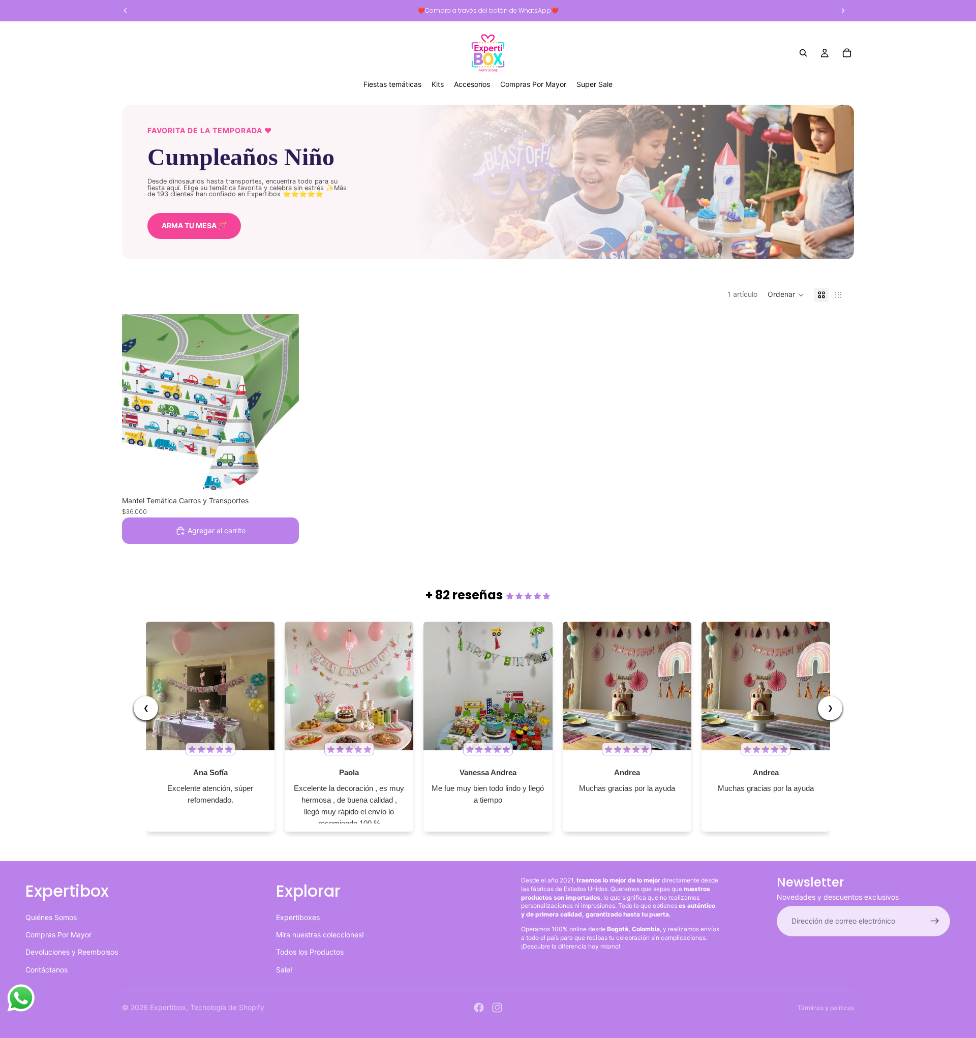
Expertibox (168, 1007)
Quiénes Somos (51, 916)
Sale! (284, 969)
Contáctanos (46, 969)
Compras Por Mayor (58, 934)
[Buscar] (803, 53)
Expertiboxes (298, 916)
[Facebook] (479, 1007)
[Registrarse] (935, 921)
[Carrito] (847, 53)
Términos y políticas (826, 1008)
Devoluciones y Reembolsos (71, 952)
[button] (786, 295)
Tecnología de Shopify (227, 1007)
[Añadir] (283, 475)
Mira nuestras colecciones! (320, 934)
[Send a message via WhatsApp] (21, 998)
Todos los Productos (310, 952)
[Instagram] (497, 1007)
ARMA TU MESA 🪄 (194, 225)
